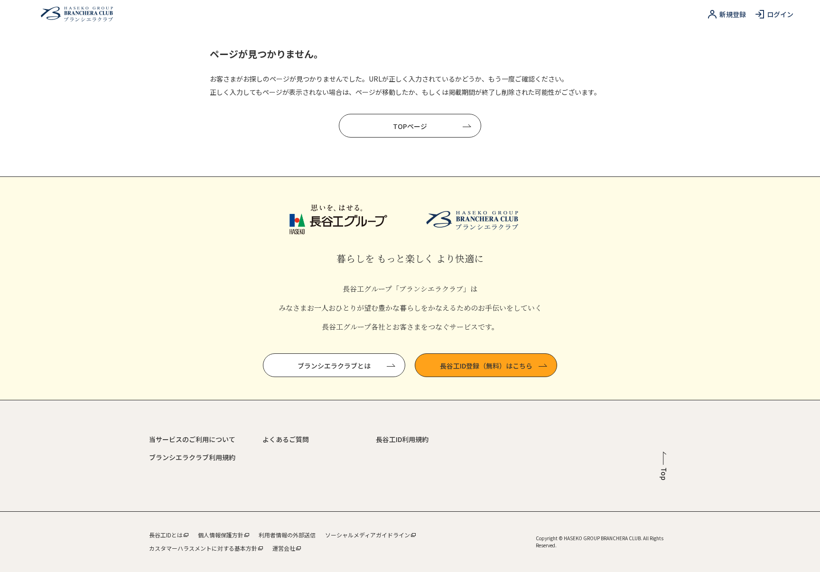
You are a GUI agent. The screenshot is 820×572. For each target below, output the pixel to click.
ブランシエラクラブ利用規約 (192, 457)
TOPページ (410, 126)
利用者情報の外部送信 (287, 535)
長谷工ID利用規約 (402, 439)
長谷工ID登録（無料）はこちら (486, 365)
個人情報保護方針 (220, 535)
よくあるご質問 (285, 439)
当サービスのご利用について (192, 439)
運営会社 (283, 548)
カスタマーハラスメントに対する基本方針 (203, 548)
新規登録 (732, 14)
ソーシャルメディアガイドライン (367, 535)
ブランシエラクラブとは (334, 365)
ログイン (780, 14)
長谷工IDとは (166, 535)
